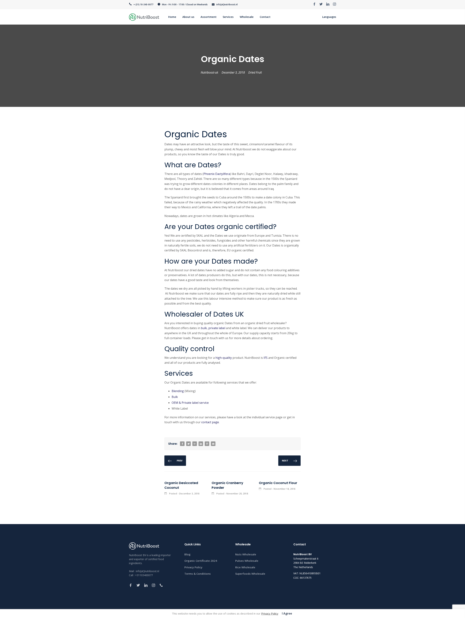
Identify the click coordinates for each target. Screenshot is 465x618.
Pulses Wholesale (246, 560)
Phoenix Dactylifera (216, 174)
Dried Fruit (255, 72)
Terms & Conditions (197, 573)
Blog (187, 554)
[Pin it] (207, 443)
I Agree (287, 613)
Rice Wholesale (245, 567)
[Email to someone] (213, 443)
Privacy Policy (193, 567)
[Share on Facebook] (182, 443)
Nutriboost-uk (209, 72)
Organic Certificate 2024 (200, 560)
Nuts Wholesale (245, 554)
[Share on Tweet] (188, 443)
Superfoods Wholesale (250, 573)
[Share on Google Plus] (195, 443)
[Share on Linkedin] (201, 443)
